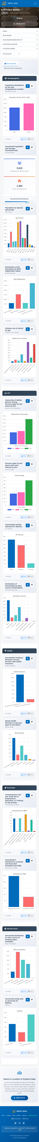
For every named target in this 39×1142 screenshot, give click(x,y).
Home (3, 1115)
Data (31, 139)
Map (14, 1115)
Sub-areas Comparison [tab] (14, 68)
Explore (9, 1115)
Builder (19, 1115)
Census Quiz (17, 1118)
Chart (24, 139)
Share (20, 18)
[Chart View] (28, 86)
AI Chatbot (33, 1115)
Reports (24, 1115)
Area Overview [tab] (11, 63)
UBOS (24, 1118)
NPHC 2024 (12, 3)
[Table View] (32, 86)
